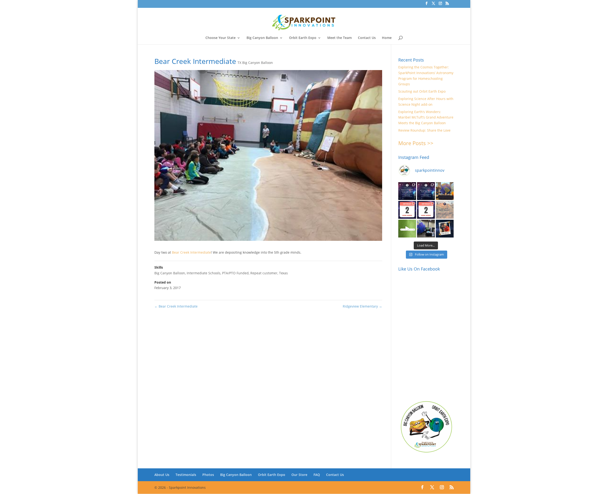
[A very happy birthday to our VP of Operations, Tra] (445, 229)
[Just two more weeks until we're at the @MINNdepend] (407, 210)
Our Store (299, 474)
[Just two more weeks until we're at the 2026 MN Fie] (426, 210)
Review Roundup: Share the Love (424, 130)
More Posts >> (415, 143)
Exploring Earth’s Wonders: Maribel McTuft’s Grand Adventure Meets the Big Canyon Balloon (425, 117)
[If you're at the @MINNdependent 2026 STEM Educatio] (445, 191)
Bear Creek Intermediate (191, 252)
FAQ (317, 474)
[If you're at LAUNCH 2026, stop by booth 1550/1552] (426, 229)
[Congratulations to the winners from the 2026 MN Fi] (426, 191)
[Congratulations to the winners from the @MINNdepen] (407, 191)
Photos (208, 474)
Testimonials (186, 474)
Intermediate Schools (203, 273)
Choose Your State (220, 38)
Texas (283, 273)
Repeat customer (263, 273)
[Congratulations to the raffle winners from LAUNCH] (445, 210)
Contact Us (367, 38)
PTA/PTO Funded (235, 273)
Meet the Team (339, 38)
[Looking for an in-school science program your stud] (407, 229)
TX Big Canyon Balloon (255, 62)
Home (387, 38)
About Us (161, 474)
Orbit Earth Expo (302, 38)
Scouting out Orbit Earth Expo (422, 91)
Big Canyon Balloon (262, 38)
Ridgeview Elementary (362, 306)
